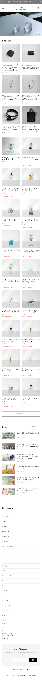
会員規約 (34, 675)
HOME (4, 623)
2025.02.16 (21, 482)
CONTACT (5, 639)
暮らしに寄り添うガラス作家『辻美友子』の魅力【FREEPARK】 (28, 479)
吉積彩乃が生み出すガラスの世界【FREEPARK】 (28, 467)
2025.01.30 (20, 495)
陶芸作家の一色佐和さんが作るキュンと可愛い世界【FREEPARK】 (28, 445)
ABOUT (4, 627)
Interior (4, 526)
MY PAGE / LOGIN (9, 635)
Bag (3, 556)
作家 (3, 615)
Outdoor (5, 581)
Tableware (5, 531)
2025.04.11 (20, 461)
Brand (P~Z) (6, 611)
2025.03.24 (21, 471)
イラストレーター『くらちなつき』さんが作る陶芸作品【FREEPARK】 (27, 490)
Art (3, 586)
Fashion (4, 551)
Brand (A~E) (6, 601)
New (3, 521)
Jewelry (4, 566)
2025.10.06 (21, 438)
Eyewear (5, 561)
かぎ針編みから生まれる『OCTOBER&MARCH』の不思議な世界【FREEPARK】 (28, 456)
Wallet (4, 571)
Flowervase (6, 536)
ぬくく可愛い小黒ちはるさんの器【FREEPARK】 (28, 434)
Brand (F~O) (6, 606)
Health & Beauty (7, 546)
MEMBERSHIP (7, 634)
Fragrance (5, 541)
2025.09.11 (20, 449)
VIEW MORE (21, 414)
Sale (3, 596)
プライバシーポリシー (11, 675)
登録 (33, 660)
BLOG (4, 630)
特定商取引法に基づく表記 (24, 675)
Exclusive (5, 591)
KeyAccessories (7, 576)
